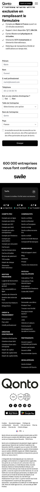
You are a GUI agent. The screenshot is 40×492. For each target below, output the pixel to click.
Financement (6, 319)
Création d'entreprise (9, 338)
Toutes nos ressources (29, 265)
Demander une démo (28, 302)
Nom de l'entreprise (10, 112)
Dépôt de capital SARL (10, 356)
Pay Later (5, 322)
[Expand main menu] (36, 3)
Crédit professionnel (9, 325)
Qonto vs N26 (26, 236)
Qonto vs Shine (26, 218)
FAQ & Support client (28, 252)
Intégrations (6, 306)
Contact (24, 317)
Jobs (23, 320)
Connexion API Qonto (29, 367)
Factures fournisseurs (10, 303)
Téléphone (6, 87)
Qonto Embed (26, 364)
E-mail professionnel (10, 78)
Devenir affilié (26, 350)
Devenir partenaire (28, 347)
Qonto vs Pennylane (28, 224)
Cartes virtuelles (8, 253)
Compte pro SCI (7, 224)
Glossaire (24, 259)
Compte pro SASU (8, 221)
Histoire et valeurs (27, 323)
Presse (23, 262)
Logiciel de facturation (10, 281)
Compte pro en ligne (9, 218)
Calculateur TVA (27, 278)
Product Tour (26, 305)
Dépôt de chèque (8, 262)
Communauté (26, 326)
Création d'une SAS (9, 341)
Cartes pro (5, 247)
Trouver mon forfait (28, 308)
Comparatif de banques (29, 242)
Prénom (5, 61)
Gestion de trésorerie (9, 294)
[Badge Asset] (10, 405)
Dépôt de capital (8, 350)
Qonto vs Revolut (27, 221)
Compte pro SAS (8, 227)
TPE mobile (6, 259)
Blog (22, 255)
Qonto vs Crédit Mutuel (29, 239)
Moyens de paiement (9, 256)
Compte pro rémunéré (9, 244)
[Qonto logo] (6, 3)
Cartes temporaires (9, 250)
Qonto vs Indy (26, 227)
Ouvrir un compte (25, 3)
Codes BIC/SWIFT (27, 291)
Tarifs (6, 191)
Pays (4, 121)
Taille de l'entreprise (10, 103)
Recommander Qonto (29, 353)
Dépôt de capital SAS (9, 353)
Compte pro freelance (9, 236)
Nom (4, 70)
